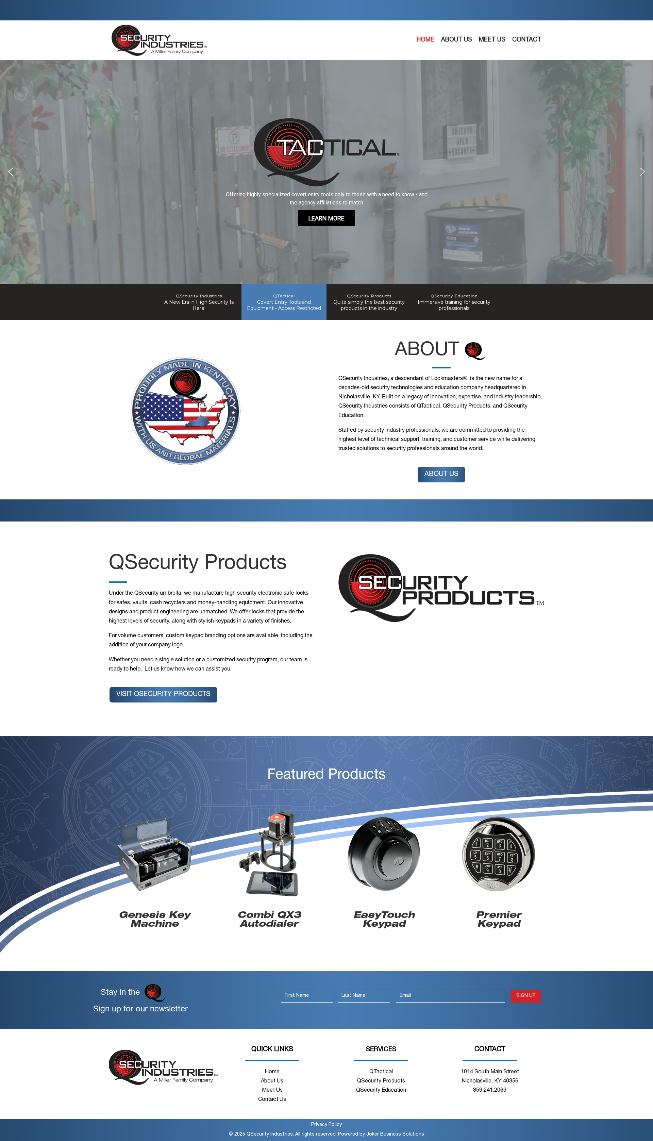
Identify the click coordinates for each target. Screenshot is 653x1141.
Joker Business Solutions (395, 1134)
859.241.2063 (489, 1090)
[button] (10, 171)
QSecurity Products (381, 1081)
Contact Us (272, 1100)
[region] (326, 190)
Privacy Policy (326, 1125)
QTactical (381, 1072)
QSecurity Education (381, 1090)
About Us (456, 40)
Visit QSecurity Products (163, 694)
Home (425, 40)
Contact (526, 40)
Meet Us (492, 40)
